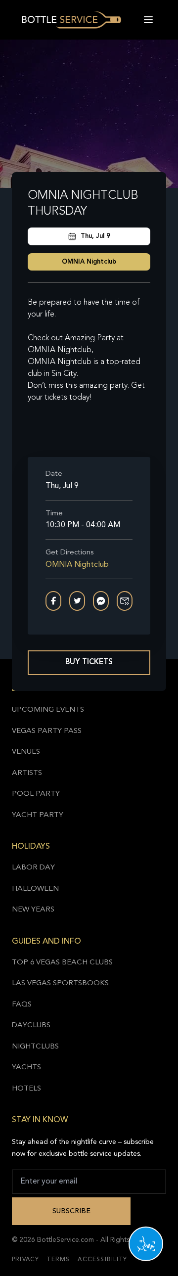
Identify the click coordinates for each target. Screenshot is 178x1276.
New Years (33, 909)
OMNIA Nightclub (89, 262)
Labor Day (33, 867)
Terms (58, 1260)
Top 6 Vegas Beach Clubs (62, 962)
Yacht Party (37, 815)
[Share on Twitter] (77, 601)
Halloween (35, 889)
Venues (26, 752)
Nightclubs (35, 1046)
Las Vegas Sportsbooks (60, 983)
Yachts (26, 1067)
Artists (27, 773)
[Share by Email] (125, 601)
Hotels (26, 1089)
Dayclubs (31, 1025)
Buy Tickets (89, 662)
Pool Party (36, 794)
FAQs (22, 1004)
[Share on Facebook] (53, 601)
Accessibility (102, 1260)
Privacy (25, 1260)
